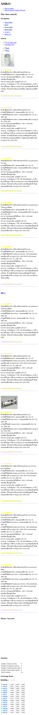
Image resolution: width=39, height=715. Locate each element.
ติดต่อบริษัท (8, 29)
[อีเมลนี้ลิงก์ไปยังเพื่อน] (7, 50)
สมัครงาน (8, 34)
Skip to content (9, 8)
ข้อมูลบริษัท (8, 22)
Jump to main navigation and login (15, 10)
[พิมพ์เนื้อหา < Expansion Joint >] (7, 48)
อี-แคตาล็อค (9, 27)
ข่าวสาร (7, 32)
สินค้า (6, 25)
